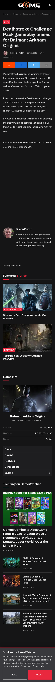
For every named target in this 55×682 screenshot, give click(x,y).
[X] (34, 65)
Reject (15, 674)
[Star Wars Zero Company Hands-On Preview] (27, 297)
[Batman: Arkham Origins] (27, 398)
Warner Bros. (37, 420)
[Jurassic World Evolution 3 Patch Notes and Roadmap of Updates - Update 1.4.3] (11, 599)
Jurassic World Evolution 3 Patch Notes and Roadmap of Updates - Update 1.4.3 (37, 598)
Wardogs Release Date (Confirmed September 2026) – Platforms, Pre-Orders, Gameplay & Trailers (35, 620)
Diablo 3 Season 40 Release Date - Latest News (34, 580)
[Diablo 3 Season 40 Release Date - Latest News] (11, 581)
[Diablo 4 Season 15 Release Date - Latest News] (11, 562)
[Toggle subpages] (49, 473)
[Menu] (5, 5)
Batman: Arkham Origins (27, 416)
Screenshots (12, 467)
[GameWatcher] (29, 5)
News (6, 22)
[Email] (46, 65)
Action (49, 439)
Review (9, 455)
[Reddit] (9, 65)
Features (10, 461)
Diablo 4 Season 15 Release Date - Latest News (34, 561)
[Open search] (50, 5)
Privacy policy (39, 666)
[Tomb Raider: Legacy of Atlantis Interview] (27, 338)
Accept (40, 674)
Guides (9, 473)
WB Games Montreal (21, 420)
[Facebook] (21, 65)
